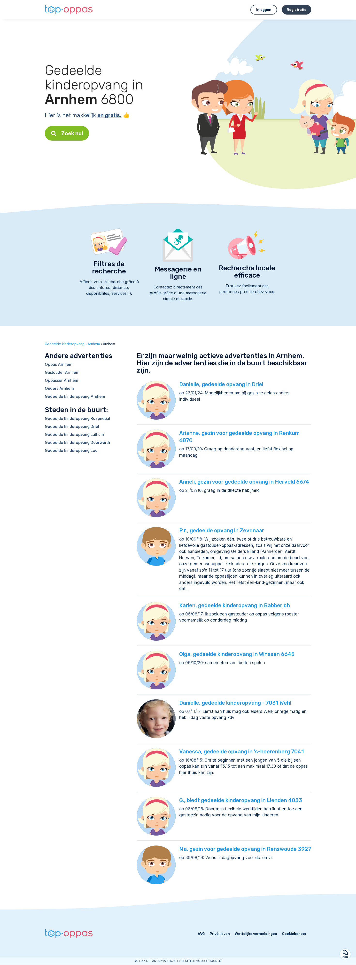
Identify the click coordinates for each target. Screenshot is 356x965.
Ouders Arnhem (59, 388)
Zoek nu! (72, 133)
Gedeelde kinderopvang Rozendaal (77, 418)
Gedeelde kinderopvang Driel (72, 426)
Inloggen (263, 10)
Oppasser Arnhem (61, 380)
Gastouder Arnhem (62, 372)
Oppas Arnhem (58, 364)
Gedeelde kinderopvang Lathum (74, 434)
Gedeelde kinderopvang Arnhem (75, 396)
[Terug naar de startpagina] (69, 10)
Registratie (296, 10)
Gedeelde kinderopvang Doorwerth (77, 442)
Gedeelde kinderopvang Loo (71, 450)
